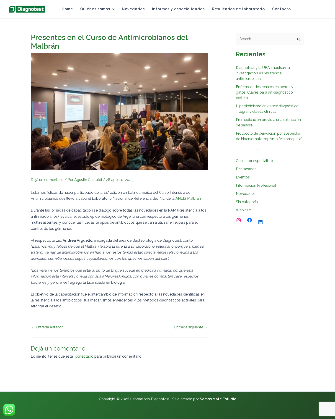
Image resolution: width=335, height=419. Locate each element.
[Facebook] (249, 220)
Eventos (243, 177)
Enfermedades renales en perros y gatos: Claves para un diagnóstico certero (264, 92)
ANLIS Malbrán (188, 198)
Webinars (244, 210)
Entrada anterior (47, 327)
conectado (84, 356)
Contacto (281, 9)
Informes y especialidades (178, 9)
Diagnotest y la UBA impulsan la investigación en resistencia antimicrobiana (263, 73)
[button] (112, 9)
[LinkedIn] (260, 222)
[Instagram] (324, 9)
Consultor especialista (254, 161)
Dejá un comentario (47, 180)
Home (67, 9)
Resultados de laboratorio (238, 9)
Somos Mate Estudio (218, 399)
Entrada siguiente (191, 327)
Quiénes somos (95, 9)
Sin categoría (247, 202)
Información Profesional (256, 185)
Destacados (246, 169)
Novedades (133, 9)
